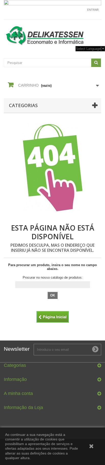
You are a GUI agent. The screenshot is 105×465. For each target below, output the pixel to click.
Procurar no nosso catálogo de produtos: (53, 277)
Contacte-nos (72, 12)
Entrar (93, 9)
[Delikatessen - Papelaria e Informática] (52, 35)
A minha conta (18, 393)
